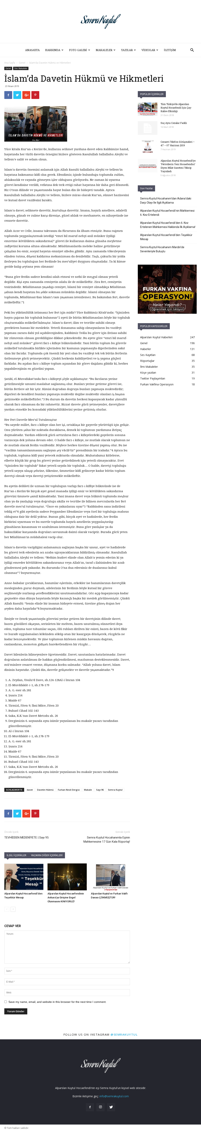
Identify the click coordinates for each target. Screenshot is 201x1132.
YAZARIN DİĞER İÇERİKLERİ (47, 855)
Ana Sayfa (9, 62)
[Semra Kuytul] (100, 21)
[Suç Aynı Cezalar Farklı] (147, 128)
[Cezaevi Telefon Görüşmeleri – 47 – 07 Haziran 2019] (147, 147)
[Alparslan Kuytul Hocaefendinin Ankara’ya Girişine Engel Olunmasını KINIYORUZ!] (67, 876)
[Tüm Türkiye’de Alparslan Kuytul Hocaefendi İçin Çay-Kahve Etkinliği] (147, 109)
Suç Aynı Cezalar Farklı (174, 122)
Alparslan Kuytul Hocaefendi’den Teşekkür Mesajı (166, 237)
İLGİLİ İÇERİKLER (16, 855)
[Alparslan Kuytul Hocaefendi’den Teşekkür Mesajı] (23, 876)
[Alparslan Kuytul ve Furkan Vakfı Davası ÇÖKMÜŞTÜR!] (110, 876)
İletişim (170, 50)
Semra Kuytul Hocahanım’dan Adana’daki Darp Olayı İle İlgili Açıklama (165, 200)
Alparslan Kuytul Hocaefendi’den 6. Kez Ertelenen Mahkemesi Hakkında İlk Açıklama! (167, 225)
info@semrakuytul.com (114, 1096)
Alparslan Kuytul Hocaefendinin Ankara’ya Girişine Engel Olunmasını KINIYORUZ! (66, 897)
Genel (22, 62)
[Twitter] (111, 1107)
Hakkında (52, 50)
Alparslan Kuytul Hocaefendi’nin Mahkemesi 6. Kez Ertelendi (167, 212)
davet (30, 789)
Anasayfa (32, 50)
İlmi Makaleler (20, 68)
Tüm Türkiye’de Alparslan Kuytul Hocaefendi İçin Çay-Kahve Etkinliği (176, 107)
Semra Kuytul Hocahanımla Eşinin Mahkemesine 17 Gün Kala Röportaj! (106, 839)
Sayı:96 (100, 789)
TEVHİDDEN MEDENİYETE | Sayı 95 (26, 837)
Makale (88, 789)
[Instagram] (100, 1107)
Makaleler (104, 50)
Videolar (148, 50)
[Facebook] (90, 1107)
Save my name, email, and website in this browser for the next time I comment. (57, 1001)
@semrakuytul (124, 1034)
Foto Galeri (78, 50)
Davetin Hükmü (45, 789)
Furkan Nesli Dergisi (69, 789)
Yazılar (127, 50)
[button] (192, 50)
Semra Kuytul (115, 789)
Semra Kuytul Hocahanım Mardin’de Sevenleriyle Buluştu (162, 249)
